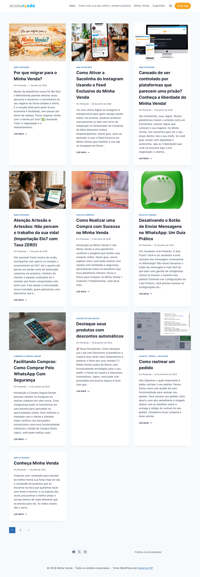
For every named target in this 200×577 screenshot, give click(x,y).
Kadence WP (145, 568)
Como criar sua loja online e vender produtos (104, 5)
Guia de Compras (85, 215)
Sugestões (159, 5)
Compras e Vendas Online (27, 356)
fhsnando (21, 85)
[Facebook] (73, 551)
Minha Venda (141, 5)
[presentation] (37, 42)
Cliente (143, 356)
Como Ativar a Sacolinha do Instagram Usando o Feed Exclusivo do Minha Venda (99, 85)
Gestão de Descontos (87, 318)
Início (72, 5)
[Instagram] (85, 551)
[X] (79, 551)
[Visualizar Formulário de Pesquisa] (170, 5)
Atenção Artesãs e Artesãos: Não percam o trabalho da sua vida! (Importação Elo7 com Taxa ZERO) (36, 232)
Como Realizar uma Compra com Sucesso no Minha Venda (98, 226)
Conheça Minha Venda (36, 463)
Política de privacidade (148, 552)
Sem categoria (21, 67)
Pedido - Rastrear (158, 356)
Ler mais (20, 134)
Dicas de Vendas (148, 215)
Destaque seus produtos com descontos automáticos (100, 330)
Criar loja (182, 5)
